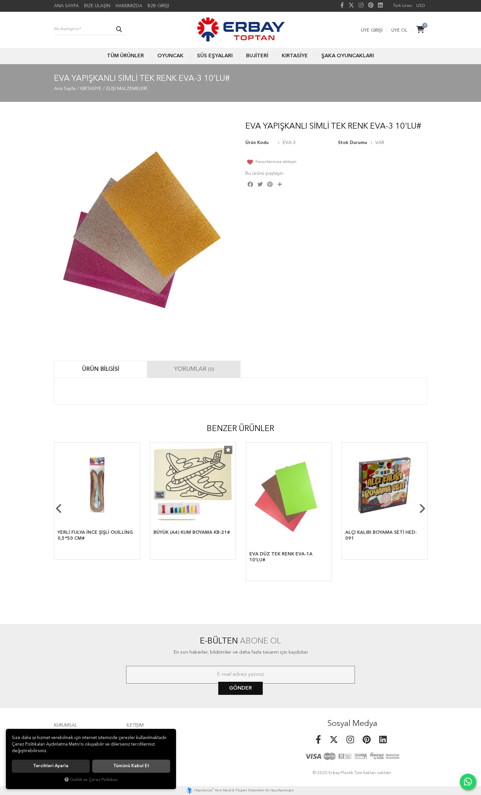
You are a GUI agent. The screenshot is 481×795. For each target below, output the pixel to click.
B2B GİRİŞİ (158, 6)
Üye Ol (399, 30)
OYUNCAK (170, 56)
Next (422, 508)
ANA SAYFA (66, 6)
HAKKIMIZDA (129, 6)
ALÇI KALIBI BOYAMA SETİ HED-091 (381, 535)
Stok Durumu (352, 142)
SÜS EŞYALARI (215, 56)
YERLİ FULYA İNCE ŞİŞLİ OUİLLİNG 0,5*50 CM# (95, 535)
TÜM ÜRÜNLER (125, 56)
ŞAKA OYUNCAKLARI (347, 56)
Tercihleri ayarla (50, 766)
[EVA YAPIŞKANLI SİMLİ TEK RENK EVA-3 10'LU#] (145, 233)
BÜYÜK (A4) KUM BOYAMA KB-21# (191, 532)
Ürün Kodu (257, 142)
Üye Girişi (372, 30)
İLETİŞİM (135, 725)
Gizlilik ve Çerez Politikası (94, 780)
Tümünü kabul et (131, 766)
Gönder (240, 688)
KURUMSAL (65, 725)
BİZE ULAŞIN (97, 6)
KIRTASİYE (295, 56)
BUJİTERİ (257, 56)
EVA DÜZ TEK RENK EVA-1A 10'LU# (280, 557)
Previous (58, 508)
